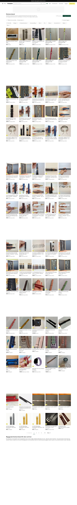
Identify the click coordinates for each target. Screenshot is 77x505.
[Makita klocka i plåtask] (65, 361)
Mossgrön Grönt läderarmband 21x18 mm (50, 350)
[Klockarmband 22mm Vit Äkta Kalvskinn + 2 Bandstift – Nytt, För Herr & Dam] (65, 207)
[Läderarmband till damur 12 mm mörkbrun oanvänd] (25, 284)
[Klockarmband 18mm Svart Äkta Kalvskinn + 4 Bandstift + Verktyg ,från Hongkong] (12, 246)
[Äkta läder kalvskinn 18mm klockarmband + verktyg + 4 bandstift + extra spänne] (38, 111)
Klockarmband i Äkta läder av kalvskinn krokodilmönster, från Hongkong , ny (37, 138)
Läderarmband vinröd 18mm (37, 291)
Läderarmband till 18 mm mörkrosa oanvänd (12, 330)
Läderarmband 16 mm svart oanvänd (50, 330)
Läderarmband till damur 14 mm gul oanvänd (25, 330)
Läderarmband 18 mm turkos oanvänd (63, 292)
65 (44, 432)
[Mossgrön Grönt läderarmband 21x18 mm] (51, 342)
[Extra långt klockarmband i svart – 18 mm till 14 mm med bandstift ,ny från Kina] (51, 188)
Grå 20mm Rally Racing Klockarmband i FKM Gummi (11, 427)
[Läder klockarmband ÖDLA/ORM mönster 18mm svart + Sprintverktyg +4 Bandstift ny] (51, 265)
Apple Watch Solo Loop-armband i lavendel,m (38, 369)
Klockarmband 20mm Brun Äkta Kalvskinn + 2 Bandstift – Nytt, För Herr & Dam (38, 196)
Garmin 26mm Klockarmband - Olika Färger (12, 99)
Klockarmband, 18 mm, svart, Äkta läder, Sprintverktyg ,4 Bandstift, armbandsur (12, 273)
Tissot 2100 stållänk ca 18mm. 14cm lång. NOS (50, 369)
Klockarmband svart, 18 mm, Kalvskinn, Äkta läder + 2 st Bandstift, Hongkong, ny (11, 119)
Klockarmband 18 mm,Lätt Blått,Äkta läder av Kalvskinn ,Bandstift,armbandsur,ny (24, 196)
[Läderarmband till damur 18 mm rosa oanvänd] (51, 284)
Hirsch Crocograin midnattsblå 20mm (11, 369)
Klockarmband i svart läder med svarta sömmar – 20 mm (50, 427)
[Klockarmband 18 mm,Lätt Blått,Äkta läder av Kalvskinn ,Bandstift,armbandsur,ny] (25, 188)
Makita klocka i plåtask (62, 368)
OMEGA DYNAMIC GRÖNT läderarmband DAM (36, 61)
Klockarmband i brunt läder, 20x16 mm (64, 350)
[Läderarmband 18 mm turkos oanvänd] (65, 284)
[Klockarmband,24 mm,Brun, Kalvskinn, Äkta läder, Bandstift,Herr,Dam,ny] (25, 207)
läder (36, 439)
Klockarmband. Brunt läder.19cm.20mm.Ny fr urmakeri (64, 427)
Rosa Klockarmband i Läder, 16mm (38, 349)
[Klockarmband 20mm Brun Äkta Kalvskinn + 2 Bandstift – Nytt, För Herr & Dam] (38, 188)
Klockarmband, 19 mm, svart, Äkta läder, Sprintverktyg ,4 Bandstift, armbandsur (12, 176)
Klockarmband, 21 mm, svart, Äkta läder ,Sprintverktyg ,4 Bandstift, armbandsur (64, 253)
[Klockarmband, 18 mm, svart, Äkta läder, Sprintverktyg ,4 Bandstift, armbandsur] (12, 265)
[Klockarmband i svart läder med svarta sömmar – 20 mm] (51, 419)
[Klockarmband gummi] (12, 400)
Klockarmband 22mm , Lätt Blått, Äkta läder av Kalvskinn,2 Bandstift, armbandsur (51, 138)
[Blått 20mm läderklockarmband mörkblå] (12, 342)
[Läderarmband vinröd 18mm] (38, 284)
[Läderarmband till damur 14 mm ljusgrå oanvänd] (12, 53)
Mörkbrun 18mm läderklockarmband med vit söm (25, 350)
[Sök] (41, 3)
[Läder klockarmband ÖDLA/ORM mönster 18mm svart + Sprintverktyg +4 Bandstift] (65, 265)
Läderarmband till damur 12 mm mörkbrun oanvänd (24, 292)
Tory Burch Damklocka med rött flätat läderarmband (24, 369)
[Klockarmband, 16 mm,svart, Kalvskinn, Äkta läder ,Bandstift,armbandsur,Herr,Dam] (25, 246)
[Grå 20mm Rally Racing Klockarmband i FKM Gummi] (12, 419)
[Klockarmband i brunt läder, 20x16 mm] (65, 342)
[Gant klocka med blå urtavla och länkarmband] (38, 323)
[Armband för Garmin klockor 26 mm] (12, 284)
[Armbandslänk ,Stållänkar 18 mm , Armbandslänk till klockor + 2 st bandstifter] (12, 130)
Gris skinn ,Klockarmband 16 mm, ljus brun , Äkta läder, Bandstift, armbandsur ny (64, 100)
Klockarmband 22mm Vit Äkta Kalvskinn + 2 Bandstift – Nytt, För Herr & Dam (64, 215)
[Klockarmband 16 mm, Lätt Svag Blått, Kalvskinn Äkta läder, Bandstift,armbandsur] (65, 111)
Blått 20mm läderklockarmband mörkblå (11, 350)
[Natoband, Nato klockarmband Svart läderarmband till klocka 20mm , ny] (65, 169)
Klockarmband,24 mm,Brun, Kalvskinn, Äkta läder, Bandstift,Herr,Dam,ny (24, 215)
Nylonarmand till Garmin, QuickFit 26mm (12, 42)
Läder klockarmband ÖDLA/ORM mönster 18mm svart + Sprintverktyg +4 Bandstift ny (51, 273)
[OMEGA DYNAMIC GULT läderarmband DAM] (65, 34)
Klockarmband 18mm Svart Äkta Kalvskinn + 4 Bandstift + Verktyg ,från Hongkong (12, 253)
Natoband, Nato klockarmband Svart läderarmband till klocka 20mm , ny (64, 176)
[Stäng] (76, 1)
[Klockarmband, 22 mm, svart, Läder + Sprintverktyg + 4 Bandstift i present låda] (25, 169)
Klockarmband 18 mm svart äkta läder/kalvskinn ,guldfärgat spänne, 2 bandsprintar (51, 176)
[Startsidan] (10, 4)
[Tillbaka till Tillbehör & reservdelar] (6, 20)
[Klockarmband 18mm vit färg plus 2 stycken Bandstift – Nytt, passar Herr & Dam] (38, 207)
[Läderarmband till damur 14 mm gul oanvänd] (25, 323)
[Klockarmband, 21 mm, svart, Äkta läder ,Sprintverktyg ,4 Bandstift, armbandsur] (65, 246)
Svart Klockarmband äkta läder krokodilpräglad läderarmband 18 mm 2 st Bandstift (25, 138)
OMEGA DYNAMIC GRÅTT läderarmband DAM (23, 61)
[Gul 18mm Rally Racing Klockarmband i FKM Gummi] (25, 419)
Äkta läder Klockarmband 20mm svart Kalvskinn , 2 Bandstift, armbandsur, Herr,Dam (37, 176)
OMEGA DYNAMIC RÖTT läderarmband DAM (49, 61)
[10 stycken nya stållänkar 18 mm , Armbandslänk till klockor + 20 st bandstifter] (38, 246)
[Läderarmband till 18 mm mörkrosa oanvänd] (12, 323)
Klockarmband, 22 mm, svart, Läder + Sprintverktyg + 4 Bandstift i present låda (25, 176)
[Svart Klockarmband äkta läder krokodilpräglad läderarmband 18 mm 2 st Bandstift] (25, 130)
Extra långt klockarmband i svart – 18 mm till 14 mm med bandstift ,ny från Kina (51, 196)
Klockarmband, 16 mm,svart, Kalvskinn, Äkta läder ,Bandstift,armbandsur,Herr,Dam (24, 253)
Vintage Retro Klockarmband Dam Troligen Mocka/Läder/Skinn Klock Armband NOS (25, 407)
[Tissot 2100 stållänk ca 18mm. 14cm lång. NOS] (51, 361)
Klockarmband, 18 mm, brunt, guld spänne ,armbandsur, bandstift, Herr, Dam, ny (25, 119)
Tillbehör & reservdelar (11, 20)
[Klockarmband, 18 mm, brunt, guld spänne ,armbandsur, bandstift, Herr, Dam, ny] (25, 111)
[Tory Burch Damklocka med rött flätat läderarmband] (25, 361)
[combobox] (27, 3)
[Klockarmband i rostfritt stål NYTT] (38, 400)
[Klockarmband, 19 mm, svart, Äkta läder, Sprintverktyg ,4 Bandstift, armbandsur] (12, 169)
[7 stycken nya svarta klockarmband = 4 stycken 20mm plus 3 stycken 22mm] (25, 265)
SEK (50, 3)
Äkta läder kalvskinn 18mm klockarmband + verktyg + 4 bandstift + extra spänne (37, 119)
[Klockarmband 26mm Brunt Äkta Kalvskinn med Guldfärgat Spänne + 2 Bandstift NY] (12, 207)
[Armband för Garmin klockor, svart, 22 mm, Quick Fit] (38, 34)
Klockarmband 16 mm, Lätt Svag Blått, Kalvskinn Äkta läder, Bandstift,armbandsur (64, 119)
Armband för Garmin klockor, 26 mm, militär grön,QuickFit (64, 61)
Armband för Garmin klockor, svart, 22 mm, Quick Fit (38, 42)
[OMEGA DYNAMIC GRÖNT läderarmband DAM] (38, 53)
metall (39, 439)
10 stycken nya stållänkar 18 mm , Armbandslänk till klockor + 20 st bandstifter (38, 253)
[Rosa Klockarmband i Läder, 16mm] (38, 342)
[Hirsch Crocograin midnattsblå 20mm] (12, 361)
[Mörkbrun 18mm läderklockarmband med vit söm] (25, 342)
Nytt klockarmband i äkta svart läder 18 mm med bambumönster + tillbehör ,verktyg (51, 119)
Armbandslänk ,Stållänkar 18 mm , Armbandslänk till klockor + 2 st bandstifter (12, 138)
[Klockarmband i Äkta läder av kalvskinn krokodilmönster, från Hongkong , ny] (38, 130)
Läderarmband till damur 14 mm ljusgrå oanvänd (11, 61)
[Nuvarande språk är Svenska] (47, 4)
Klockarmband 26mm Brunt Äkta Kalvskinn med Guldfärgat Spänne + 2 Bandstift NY (12, 215)
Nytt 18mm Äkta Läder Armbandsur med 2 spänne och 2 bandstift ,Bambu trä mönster (51, 253)
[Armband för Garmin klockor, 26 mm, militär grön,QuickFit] (65, 53)
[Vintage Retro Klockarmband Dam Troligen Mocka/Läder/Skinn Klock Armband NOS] (25, 400)
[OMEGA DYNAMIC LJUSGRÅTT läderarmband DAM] (51, 34)
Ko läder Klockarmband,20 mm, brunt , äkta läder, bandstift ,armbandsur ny (50, 215)
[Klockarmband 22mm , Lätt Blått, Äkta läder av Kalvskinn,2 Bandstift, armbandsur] (51, 130)
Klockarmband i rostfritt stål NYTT (38, 406)
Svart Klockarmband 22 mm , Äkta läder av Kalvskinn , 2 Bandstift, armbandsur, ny (12, 196)
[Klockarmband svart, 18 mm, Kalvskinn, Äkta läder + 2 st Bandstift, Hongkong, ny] (12, 111)
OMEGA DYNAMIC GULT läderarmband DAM (63, 42)
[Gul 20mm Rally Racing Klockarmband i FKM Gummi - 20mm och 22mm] (38, 419)
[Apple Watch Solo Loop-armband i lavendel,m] (38, 361)
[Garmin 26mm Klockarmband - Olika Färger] (12, 92)
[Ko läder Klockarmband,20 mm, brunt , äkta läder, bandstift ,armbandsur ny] (51, 207)
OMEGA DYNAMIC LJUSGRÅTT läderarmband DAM (50, 42)
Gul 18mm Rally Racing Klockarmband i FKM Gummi (24, 427)
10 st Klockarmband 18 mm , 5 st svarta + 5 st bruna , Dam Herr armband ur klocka (38, 273)
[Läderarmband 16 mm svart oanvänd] (51, 323)
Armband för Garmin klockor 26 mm (12, 291)
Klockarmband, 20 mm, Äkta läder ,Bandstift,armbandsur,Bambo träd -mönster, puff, (38, 100)
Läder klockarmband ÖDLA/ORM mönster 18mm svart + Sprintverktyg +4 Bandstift (64, 273)
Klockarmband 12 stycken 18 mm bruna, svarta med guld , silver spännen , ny (51, 100)
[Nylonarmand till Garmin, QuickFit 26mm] (12, 34)
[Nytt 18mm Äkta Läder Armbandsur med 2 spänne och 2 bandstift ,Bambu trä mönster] (51, 246)
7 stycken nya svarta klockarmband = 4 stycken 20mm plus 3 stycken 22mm (25, 273)
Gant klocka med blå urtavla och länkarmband (38, 330)
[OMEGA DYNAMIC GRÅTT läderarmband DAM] (25, 53)
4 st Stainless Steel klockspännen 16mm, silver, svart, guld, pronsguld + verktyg (65, 196)
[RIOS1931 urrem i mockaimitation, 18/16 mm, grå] (25, 34)
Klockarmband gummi (9, 406)
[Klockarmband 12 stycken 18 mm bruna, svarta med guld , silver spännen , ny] (51, 92)
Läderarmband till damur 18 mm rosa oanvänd (50, 292)
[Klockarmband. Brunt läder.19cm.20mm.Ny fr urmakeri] (65, 419)
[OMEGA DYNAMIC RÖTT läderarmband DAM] (51, 53)
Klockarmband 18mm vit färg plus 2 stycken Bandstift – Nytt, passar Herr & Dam (38, 215)
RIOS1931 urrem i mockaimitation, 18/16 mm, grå (25, 42)
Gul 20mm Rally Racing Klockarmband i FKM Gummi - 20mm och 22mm (38, 427)
